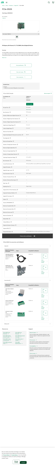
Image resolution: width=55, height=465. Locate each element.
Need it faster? (28, 109)
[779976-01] (17, 37)
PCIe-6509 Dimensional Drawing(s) (20, 336)
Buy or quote (29, 104)
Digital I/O (16, 5)
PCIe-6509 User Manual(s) (18, 333)
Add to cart (43, 256)
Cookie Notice (15, 455)
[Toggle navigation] (8, 2)
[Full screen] (38, 31)
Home (3, 5)
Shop (7, 5)
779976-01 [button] (4, 18)
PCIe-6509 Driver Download (6, 333)
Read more (4, 57)
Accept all (23, 462)
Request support (33, 332)
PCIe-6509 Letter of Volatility (19, 339)
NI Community (32, 340)
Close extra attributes (26, 236)
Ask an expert (47, 93)
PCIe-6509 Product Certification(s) (7, 339)
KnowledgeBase (33, 346)
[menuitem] (49, 3)
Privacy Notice (6, 455)
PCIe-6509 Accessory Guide (7, 343)
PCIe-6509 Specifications (18, 343)
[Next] (27, 37)
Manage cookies (16, 461)
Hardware (11, 5)
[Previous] (14, 37)
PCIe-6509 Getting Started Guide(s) (7, 336)
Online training (32, 353)
